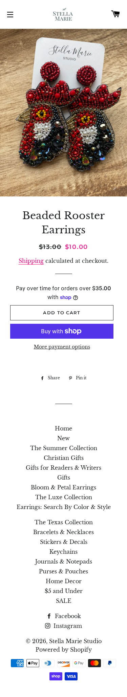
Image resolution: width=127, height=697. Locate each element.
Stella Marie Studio (75, 641)
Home (63, 428)
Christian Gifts (64, 458)
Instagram (67, 625)
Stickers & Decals (63, 541)
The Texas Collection (64, 522)
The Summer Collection (63, 448)
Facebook (67, 616)
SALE (63, 600)
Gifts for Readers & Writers (63, 467)
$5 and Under (64, 591)
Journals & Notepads (63, 561)
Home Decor (64, 581)
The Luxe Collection (63, 497)
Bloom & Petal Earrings (63, 487)
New (63, 438)
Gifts (63, 477)
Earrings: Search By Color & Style (64, 507)
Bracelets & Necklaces (63, 532)
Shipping (31, 260)
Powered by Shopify (64, 649)
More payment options (62, 347)
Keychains (63, 551)
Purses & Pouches (63, 571)
